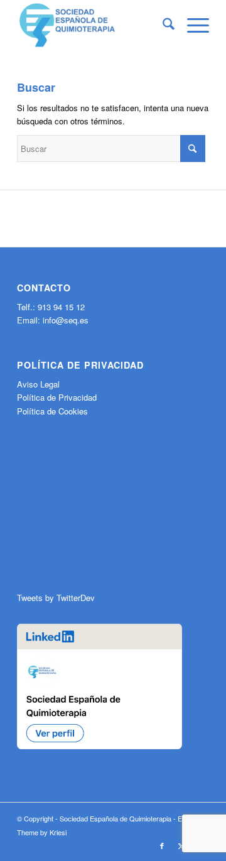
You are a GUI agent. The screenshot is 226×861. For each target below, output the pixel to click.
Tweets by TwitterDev (56, 598)
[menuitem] (162, 25)
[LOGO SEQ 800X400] (94, 25)
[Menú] (192, 25)
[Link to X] (180, 845)
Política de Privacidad (57, 397)
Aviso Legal (38, 384)
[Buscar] (162, 25)
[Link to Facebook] (162, 845)
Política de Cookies (52, 411)
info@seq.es (66, 320)
